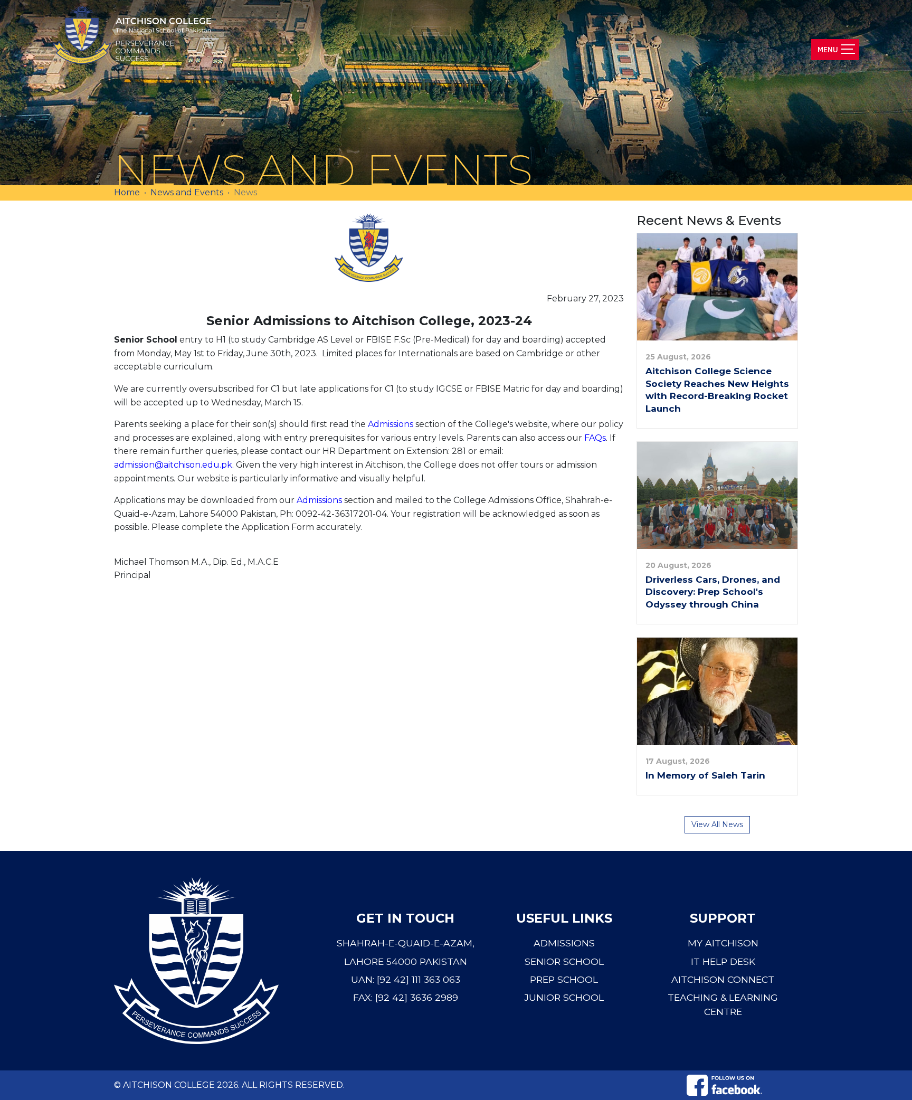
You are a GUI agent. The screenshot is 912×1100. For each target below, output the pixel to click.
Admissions (390, 424)
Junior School (564, 997)
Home (127, 192)
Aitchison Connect (722, 979)
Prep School (564, 979)
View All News (717, 824)
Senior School (564, 961)
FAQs (595, 438)
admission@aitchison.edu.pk (173, 465)
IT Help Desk (723, 961)
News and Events (186, 192)
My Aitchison (723, 943)
